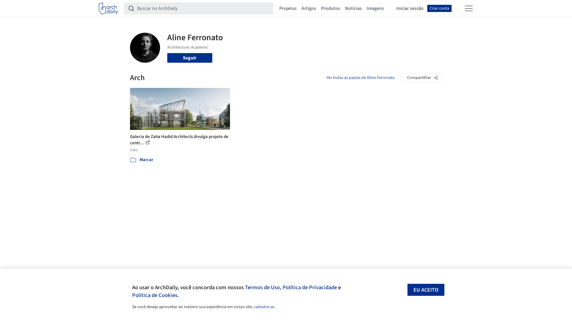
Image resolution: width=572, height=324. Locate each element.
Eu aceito (425, 290)
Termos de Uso (262, 287)
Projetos (288, 8)
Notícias (353, 8)
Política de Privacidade (310, 287)
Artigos (308, 8)
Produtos (330, 8)
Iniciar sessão (410, 8)
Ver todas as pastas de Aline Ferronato (360, 78)
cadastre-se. (264, 307)
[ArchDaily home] (108, 8)
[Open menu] (469, 8)
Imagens (375, 8)
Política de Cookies (154, 295)
